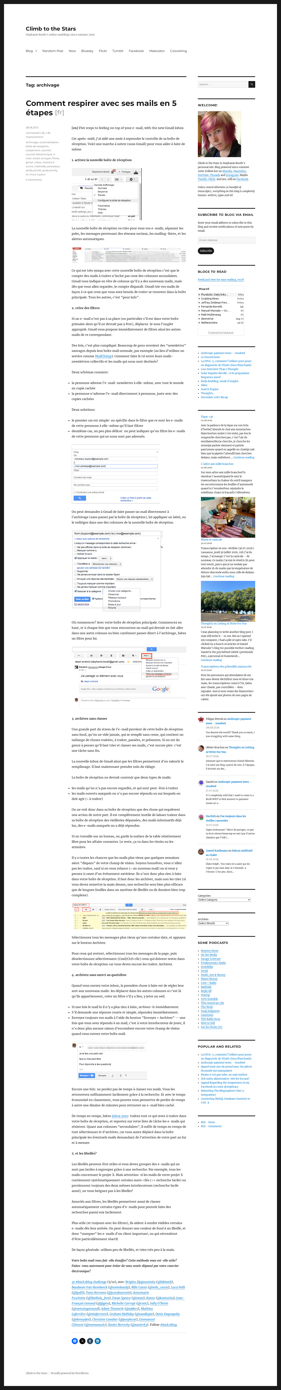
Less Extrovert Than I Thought (219, 369)
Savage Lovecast (211, 958)
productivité (33, 170)
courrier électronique (39, 154)
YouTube (203, 175)
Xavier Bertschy (119, 1325)
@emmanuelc (95, 1325)
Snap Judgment (210, 1011)
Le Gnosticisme (210, 357)
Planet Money (209, 979)
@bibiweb (164, 1282)
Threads (215, 175)
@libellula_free (98, 1298)
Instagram (232, 175)
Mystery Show (209, 950)
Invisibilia (207, 967)
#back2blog (168, 1325)
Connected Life (35, 132)
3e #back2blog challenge (89, 1282)
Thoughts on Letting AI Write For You (224, 623)
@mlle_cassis (158, 1287)
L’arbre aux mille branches (217, 464)
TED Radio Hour (210, 1019)
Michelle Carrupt (124, 1303)
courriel (46, 150)
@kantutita (165, 1298)
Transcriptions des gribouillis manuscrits (226, 666)
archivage (32, 142)
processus (53, 166)
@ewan (138, 1298)
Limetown (207, 1015)
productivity (49, 170)
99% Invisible (209, 999)
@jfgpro (103, 1303)
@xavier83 (139, 1325)
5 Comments (34, 179)
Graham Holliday (122, 1314)
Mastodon (157, 51)
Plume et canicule (211, 539)
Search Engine (209, 389)
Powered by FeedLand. (221, 332)
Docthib (211, 816)
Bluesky (87, 51)
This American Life (212, 1003)
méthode (40, 166)
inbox (37, 162)
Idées (204, 385)
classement (33, 150)
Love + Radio (208, 983)
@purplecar (128, 1319)
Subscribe (206, 251)
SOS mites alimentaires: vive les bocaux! (225, 1078)
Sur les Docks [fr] (211, 1027)
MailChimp (103, 356)
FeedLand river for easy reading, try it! (221, 279)
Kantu (150, 1298)
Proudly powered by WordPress (70, 1373)
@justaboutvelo (119, 1292)
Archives (203, 919)
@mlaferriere (97, 1314)
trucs (33, 174)
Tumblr (117, 51)
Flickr (103, 51)
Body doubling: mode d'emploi (219, 381)
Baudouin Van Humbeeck (89, 1287)
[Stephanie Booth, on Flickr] (226, 134)
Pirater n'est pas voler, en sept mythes (224, 1074)
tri (27, 174)
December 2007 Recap (214, 397)
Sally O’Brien (159, 1303)
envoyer (46, 158)
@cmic (142, 1303)
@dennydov (81, 1319)
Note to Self (208, 1023)
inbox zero (120, 1116)
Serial (204, 971)
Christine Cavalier (105, 1319)
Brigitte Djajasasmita (140, 1282)
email (36, 158)
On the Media (209, 954)
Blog (29, 51)
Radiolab (206, 987)
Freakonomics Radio (213, 963)
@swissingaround (85, 1308)
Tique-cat (207, 416)
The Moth (207, 1007)
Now (72, 51)
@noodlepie (144, 1314)
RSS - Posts (208, 1122)
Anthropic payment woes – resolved (223, 353)
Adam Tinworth (112, 1308)
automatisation (49, 142)
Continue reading (243, 457)
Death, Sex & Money (213, 975)
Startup (205, 995)
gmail (29, 162)
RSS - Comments (211, 1126)
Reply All (206, 991)
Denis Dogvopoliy (167, 1314)
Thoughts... (208, 393)
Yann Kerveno (96, 1292)
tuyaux (41, 174)
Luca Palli (178, 1287)
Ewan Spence (121, 1298)
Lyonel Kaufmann (217, 850)
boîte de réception (37, 146)
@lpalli (78, 1292)
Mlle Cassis (139, 1287)
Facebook (136, 51)
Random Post (52, 51)
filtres (55, 158)
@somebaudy (119, 1287)
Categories (204, 895)
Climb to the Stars (51, 28)
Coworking (178, 51)
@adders (132, 1308)
